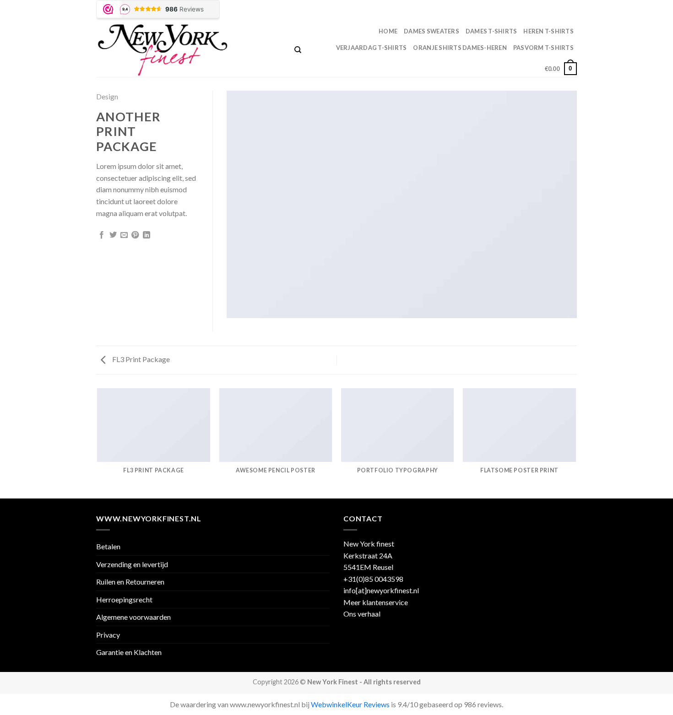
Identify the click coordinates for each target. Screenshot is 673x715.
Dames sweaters (431, 31)
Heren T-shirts (548, 31)
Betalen (108, 546)
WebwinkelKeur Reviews (350, 704)
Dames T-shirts (491, 31)
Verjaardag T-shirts (371, 47)
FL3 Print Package (140, 359)
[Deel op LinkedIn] (146, 235)
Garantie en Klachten (129, 652)
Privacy (108, 634)
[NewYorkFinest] (188, 50)
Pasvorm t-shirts (543, 47)
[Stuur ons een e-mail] (572, 11)
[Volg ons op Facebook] (555, 11)
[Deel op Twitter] (113, 235)
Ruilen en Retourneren (130, 581)
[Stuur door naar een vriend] (124, 235)
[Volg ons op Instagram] (563, 11)
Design (107, 96)
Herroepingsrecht (124, 599)
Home (388, 31)
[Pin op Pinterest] (135, 235)
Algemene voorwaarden (133, 616)
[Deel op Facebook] (101, 235)
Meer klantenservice (375, 602)
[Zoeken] (297, 50)
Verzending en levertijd (132, 564)
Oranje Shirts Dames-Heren (459, 47)
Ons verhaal (361, 613)
